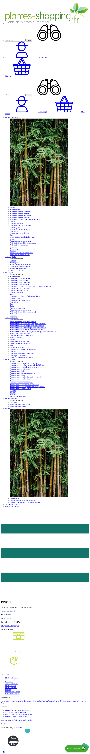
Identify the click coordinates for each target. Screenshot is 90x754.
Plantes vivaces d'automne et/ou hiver (23, 373)
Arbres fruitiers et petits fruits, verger (22, 237)
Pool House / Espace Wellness (20, 265)
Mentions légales (7, 720)
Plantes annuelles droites (18, 406)
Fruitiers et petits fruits (17, 308)
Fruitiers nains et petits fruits (19, 347)
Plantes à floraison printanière (20, 278)
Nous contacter (65, 701)
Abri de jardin (14, 263)
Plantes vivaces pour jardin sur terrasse (23, 349)
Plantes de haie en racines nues (20, 241)
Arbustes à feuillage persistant (20, 229)
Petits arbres (14, 231)
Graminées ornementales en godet (21, 383)
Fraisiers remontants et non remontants (23, 500)
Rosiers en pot (15, 249)
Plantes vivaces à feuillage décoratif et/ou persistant (27, 387)
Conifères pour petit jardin (19, 290)
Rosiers (12, 207)
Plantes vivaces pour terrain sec (20, 379)
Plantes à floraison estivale (19, 280)
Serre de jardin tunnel (12, 504)
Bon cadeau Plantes (12, 506)
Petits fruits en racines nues (19, 245)
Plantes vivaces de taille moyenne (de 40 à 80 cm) (27, 365)
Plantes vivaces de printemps (20, 369)
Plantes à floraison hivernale (19, 284)
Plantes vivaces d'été (17, 371)
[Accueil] (47, 23)
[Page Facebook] (4, 752)
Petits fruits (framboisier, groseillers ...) (23, 243)
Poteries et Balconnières (18, 268)
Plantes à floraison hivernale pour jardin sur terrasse (27, 330)
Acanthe (12, 393)
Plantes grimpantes (16, 223)
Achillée (12, 395)
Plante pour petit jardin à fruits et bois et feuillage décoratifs (30, 286)
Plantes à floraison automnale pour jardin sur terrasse (28, 328)
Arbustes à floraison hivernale (20, 217)
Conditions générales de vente (49, 701)
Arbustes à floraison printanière (20, 211)
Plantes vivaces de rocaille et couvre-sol (23, 363)
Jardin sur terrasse (11, 318)
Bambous (13, 251)
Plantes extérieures (11, 117)
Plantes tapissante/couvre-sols (20, 300)
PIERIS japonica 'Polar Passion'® (17, 710)
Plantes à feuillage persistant (19, 341)
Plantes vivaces (10, 359)
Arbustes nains (15, 209)
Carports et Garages (16, 270)
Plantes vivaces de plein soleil (20, 381)
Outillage (13, 261)
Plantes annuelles (11, 398)
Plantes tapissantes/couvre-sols (20, 225)
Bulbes (12, 306)
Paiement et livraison (31, 701)
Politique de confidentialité (23, 720)
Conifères (13, 221)
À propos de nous (77, 701)
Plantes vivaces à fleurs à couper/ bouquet (24, 385)
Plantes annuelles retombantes (20, 404)
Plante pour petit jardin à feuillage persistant (25, 296)
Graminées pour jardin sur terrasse (21, 357)
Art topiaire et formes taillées (20, 255)
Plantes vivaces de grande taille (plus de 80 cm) (26, 367)
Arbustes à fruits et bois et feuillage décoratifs (25, 219)
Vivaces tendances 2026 (18, 397)
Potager (8, 408)
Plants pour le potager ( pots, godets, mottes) (25, 502)
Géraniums (13, 402)
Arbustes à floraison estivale (19, 213)
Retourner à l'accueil (8, 611)
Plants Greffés (14, 498)
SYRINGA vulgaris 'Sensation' (16, 712)
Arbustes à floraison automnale (20, 215)
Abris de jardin (10, 257)
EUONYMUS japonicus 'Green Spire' (18, 714)
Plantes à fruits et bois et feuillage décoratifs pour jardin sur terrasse (33, 332)
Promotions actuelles (17, 701)
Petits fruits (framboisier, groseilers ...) (23, 312)
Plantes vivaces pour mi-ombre (20, 389)
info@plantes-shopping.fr (10, 626)
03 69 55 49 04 (6, 618)
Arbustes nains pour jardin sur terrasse (23, 322)
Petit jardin (9, 272)
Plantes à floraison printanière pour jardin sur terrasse (28, 324)
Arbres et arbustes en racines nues (21, 253)
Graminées (13, 247)
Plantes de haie (15, 227)
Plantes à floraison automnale (20, 282)
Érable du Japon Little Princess (16, 716)
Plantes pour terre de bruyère (20, 233)
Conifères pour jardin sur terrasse (21, 335)
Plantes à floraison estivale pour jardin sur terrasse (27, 326)
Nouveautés (5, 701)
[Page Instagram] (2, 752)
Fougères (13, 391)
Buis (11, 235)
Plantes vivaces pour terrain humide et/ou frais (25, 377)
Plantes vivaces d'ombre (18, 375)
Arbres (12, 239)
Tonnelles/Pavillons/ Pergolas (20, 266)
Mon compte (42, 112)
